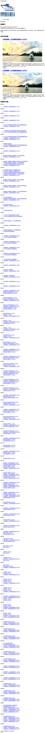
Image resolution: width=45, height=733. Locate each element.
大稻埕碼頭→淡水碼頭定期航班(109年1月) (11, 574)
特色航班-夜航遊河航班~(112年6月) (10, 297)
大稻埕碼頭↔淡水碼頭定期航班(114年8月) (11, 175)
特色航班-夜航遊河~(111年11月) (9, 351)
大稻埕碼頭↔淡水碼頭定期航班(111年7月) (11, 380)
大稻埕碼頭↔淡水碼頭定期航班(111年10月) (11, 356)
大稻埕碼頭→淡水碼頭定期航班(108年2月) (11, 661)
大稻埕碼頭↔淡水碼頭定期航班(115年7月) (11, 106)
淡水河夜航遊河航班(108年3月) (9, 651)
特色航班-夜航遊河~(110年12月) (9, 433)
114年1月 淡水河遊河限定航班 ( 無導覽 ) (11, 214)
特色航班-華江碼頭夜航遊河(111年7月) (11, 379)
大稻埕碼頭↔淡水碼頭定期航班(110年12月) (11, 432)
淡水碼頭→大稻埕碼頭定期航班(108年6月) (11, 630)
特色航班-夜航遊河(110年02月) (9, 483)
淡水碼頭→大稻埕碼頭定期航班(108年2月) (11, 660)
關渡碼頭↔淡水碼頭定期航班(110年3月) (11, 474)
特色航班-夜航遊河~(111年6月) (9, 390)
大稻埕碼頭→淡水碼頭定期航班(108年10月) (11, 596)
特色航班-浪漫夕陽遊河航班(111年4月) (10, 402)
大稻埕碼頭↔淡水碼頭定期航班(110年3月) (11, 475)
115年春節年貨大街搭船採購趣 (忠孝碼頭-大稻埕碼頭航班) (15, 130)
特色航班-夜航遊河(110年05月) (9, 458)
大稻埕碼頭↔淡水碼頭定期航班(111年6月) (11, 389)
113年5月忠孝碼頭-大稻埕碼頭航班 (10, 248)
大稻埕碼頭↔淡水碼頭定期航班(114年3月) (11, 205)
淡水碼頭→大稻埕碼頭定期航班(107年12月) (11, 673)
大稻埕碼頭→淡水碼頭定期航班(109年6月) (11, 540)
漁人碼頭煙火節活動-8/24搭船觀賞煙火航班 (12, 169)
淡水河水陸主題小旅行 (8, 197)
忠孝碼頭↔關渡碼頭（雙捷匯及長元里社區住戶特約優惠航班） (16, 161)
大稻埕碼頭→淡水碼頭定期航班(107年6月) (11, 720)
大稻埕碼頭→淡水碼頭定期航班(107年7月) (11, 710)
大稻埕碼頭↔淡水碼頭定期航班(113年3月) (11, 260)
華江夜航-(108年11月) (7, 590)
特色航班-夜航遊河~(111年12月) (9, 342)
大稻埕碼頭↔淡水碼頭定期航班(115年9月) (15, 70)
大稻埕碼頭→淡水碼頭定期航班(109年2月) (11, 567)
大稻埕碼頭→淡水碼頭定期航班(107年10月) (11, 686)
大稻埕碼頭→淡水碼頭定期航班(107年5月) (11, 728)
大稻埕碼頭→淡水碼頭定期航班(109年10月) (11, 513)
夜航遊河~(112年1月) (7, 336)
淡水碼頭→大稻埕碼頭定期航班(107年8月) (11, 700)
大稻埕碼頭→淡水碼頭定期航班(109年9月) (11, 521)
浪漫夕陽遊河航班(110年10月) (9, 446)
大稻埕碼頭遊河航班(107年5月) (9, 726)
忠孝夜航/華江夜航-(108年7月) (9, 621)
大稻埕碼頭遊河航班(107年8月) (9, 698)
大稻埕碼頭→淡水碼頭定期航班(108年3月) (11, 654)
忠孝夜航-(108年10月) (7, 598)
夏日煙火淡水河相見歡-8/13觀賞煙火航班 (12, 171)
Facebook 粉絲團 (6, 19)
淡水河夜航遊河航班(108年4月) (9, 644)
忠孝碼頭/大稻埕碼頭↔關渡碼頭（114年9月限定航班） (14, 162)
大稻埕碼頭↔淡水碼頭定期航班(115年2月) (12, 137)
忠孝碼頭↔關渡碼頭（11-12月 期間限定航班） (12, 220)
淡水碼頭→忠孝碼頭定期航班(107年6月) (11, 721)
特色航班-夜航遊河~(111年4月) (9, 403)
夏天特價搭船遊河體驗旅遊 (9, 231)
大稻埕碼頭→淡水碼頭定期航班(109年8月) (11, 525)
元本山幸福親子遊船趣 (8, 643)
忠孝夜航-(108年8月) (7, 614)
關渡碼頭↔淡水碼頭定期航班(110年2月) (11, 485)
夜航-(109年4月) (6, 553)
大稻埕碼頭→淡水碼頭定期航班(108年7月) (11, 624)
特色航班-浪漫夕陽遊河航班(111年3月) (10, 410)
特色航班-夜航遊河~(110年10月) (9, 445)
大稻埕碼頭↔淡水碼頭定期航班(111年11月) (11, 349)
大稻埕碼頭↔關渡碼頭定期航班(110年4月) (11, 464)
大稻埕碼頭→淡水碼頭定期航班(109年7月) (11, 531)
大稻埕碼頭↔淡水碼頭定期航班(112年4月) (11, 316)
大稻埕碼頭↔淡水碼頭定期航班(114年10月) (11, 156)
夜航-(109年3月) (6, 560)
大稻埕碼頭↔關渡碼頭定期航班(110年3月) (11, 478)
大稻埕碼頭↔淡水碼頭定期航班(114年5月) (11, 192)
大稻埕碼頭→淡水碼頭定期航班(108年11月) (11, 591)
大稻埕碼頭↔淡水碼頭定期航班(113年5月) (11, 247)
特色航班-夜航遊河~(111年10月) (9, 359)
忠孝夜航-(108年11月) (7, 587)
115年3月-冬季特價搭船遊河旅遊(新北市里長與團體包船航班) (15, 124)
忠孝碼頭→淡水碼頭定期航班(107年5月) (11, 727)
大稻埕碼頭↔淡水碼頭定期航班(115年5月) (11, 115)
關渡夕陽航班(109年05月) (8, 545)
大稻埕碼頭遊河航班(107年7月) (9, 706)
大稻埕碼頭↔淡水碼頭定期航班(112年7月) (11, 290)
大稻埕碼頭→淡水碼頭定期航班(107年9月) (11, 693)
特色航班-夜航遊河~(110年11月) (9, 439)
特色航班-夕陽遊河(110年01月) (10, 493)
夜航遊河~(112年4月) (7, 314)
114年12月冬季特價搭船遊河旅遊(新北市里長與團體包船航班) (15, 145)
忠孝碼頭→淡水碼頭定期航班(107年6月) (11, 717)
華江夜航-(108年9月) (7, 604)
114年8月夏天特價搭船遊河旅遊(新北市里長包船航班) (14, 172)
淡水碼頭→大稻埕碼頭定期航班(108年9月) (11, 608)
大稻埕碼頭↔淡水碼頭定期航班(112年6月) (11, 300)
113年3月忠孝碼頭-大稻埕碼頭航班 (10, 259)
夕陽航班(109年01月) (7, 573)
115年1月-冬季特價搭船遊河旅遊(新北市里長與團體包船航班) (15, 136)
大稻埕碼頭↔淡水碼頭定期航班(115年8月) (15, 39)
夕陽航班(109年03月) (7, 557)
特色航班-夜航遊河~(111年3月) (9, 412)
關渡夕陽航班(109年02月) (8, 566)
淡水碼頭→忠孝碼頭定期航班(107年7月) (11, 707)
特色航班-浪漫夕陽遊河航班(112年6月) (10, 299)
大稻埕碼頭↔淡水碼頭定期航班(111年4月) (11, 404)
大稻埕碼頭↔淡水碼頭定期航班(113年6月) (11, 241)
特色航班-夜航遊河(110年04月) (9, 466)
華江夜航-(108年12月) (7, 581)
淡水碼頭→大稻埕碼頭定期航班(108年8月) (11, 617)
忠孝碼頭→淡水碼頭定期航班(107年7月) (11, 711)
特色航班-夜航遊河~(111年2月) (9, 417)
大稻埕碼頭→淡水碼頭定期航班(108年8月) (11, 615)
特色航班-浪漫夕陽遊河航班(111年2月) (10, 416)
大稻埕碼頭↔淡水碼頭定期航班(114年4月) (11, 199)
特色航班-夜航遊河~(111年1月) (9, 423)
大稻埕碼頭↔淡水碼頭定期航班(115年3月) (11, 126)
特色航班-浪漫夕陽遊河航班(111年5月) (10, 397)
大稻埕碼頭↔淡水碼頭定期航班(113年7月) (11, 235)
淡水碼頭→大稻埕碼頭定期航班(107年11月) (11, 679)
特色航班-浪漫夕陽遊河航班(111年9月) (10, 363)
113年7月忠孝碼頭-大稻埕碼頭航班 (10, 237)
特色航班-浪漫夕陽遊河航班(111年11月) (11, 350)
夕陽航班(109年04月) (7, 551)
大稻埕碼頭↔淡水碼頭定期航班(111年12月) (11, 344)
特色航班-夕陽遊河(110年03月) (9, 472)
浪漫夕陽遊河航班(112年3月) (8, 323)
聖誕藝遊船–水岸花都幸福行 (9, 275)
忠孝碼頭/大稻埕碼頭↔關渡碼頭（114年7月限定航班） (14, 179)
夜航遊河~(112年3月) (7, 320)
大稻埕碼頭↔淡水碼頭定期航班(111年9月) (11, 366)
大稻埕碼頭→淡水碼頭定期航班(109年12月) (11, 503)
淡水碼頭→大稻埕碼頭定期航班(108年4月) (11, 645)
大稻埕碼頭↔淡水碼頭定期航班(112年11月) (11, 281)
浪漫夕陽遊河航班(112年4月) (8, 313)
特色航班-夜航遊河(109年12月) (9, 502)
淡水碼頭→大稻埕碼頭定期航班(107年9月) (11, 692)
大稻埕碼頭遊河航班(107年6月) (9, 716)
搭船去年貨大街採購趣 (8, 269)
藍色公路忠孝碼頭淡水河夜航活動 (10, 705)
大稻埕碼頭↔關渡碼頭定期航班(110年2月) (11, 486)
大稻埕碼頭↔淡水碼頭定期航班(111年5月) (11, 395)
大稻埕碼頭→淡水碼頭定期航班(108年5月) (11, 638)
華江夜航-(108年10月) (7, 600)
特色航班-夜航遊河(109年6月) (9, 541)
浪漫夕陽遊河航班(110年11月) (9, 440)
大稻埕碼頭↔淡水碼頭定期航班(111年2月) (11, 419)
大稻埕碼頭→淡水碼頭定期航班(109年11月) (11, 508)
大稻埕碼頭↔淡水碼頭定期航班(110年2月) (11, 482)
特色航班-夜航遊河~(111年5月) (9, 396)
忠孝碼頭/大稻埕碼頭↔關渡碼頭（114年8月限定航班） (14, 173)
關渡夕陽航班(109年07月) (8, 532)
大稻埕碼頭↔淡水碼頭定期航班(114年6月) (11, 186)
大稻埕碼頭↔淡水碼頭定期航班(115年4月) (11, 120)
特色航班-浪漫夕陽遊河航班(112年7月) (10, 291)
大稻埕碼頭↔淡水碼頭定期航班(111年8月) (11, 372)
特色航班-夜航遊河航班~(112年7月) (10, 293)
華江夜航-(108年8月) (7, 613)
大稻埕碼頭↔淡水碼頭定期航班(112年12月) (11, 276)
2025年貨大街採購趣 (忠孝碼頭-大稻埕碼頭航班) (13, 216)
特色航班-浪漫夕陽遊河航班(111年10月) (11, 357)
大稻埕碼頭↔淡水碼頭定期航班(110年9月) (11, 451)
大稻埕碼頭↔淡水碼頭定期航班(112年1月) (11, 337)
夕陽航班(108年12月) (7, 580)
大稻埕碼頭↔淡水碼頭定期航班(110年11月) (11, 438)
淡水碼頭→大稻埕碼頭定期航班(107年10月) (11, 685)
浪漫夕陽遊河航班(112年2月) (8, 330)
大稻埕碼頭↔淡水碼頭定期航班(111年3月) (11, 409)
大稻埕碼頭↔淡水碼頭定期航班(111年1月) (11, 425)
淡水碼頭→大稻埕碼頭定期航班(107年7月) (11, 709)
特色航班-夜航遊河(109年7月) (9, 534)
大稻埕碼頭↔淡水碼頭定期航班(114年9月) (11, 165)
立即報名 (4, 67)
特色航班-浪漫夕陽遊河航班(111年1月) (10, 426)
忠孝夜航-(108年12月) (7, 579)
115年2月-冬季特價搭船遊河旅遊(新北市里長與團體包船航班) (15, 132)
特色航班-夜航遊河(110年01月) (9, 497)
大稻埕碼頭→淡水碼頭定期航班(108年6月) (11, 631)
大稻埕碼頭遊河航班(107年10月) (9, 683)
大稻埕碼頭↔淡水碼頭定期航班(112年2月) (11, 329)
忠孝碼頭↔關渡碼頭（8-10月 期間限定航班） (12, 229)
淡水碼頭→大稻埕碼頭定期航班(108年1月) (11, 666)
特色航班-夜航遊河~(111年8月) (9, 374)
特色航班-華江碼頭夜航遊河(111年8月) (10, 373)
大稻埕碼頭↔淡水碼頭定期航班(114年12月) (11, 146)
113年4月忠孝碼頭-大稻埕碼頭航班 (10, 254)
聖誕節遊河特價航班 (8, 143)
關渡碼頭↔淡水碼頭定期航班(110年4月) (11, 462)
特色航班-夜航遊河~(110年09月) (9, 452)
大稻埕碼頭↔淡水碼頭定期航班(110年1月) (11, 496)
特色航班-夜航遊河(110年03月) (9, 476)
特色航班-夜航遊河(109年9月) (9, 519)
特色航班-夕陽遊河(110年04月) (9, 465)
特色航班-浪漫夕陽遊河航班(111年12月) (11, 343)
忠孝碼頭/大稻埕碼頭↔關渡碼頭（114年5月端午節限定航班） (15, 191)
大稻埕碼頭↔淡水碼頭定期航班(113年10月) (12, 225)
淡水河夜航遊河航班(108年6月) (9, 628)
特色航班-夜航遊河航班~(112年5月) (10, 307)
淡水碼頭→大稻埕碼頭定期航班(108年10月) (11, 597)
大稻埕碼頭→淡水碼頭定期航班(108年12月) (11, 583)
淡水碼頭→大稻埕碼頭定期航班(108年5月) (11, 637)
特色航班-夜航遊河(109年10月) (9, 515)
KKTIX (1, 732)
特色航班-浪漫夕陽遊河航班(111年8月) (10, 370)
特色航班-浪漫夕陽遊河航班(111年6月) (10, 387)
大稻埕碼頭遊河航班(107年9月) (9, 690)
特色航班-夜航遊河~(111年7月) (9, 383)
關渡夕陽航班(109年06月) (8, 538)
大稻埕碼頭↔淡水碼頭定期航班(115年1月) (11, 139)
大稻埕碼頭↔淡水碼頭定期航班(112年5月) (11, 306)
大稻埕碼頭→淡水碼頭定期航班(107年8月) (11, 699)
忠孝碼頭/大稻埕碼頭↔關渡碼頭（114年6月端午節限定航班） (15, 185)
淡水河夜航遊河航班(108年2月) (10, 658)
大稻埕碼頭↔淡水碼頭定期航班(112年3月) (11, 321)
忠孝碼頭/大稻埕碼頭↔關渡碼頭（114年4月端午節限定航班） (15, 198)
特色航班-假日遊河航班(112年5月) (9, 308)
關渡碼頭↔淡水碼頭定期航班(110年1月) (11, 492)
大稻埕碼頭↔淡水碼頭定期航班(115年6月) (11, 111)
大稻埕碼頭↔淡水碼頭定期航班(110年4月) (11, 468)
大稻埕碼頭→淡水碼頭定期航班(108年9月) (11, 607)
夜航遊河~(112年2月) (7, 327)
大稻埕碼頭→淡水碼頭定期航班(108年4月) (11, 647)
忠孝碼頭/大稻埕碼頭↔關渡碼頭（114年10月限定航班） (14, 155)
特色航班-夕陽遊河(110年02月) (9, 487)
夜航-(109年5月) (6, 547)
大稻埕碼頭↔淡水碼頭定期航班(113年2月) (11, 265)
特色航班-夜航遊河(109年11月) (9, 509)
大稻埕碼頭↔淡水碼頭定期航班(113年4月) (11, 253)
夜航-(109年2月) (6, 564)
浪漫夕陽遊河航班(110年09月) (9, 453)
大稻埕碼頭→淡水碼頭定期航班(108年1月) (11, 667)
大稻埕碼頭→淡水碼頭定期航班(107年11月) (11, 677)
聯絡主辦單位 (3, 21)
